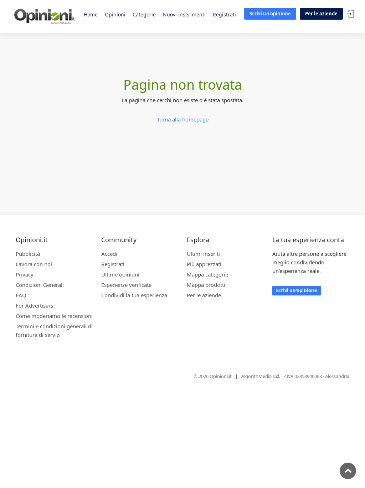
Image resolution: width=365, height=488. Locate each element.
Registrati (224, 14)
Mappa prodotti (206, 284)
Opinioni (115, 14)
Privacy (25, 274)
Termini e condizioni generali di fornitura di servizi (54, 330)
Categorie (144, 14)
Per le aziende (321, 13)
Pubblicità (28, 253)
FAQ (21, 295)
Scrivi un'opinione (270, 13)
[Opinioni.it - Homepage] (44, 16)
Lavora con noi (34, 264)
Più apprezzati (204, 264)
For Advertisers (34, 305)
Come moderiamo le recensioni (54, 315)
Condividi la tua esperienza (134, 295)
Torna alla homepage (183, 119)
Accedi (350, 14)
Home (91, 14)
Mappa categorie (207, 274)
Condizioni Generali (40, 284)
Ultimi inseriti (203, 253)
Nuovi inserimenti (184, 14)
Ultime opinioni (120, 274)
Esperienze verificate (126, 284)
